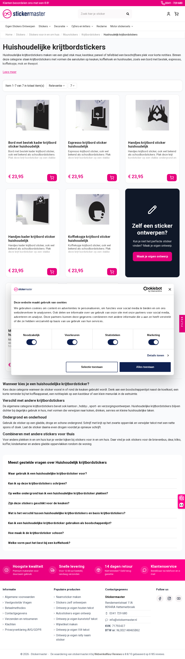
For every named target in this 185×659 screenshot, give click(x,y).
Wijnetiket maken (67, 624)
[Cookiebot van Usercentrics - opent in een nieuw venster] (146, 289)
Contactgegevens (16, 613)
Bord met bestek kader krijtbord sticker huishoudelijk (32, 144)
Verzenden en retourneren (21, 619)
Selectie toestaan (92, 366)
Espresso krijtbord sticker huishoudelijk (87, 144)
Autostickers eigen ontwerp (73, 613)
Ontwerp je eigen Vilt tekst (72, 629)
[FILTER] (182, 329)
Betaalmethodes (15, 608)
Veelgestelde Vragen (18, 602)
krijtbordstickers (43, 406)
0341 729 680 (118, 613)
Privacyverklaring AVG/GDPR (23, 629)
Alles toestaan (145, 366)
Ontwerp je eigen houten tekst (75, 608)
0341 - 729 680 (173, 3)
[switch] (72, 342)
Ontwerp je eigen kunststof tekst (76, 619)
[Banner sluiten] (170, 289)
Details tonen (155, 355)
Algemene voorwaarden (20, 597)
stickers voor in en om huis (92, 439)
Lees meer (9, 72)
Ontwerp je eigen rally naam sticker (73, 637)
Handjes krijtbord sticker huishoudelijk (146, 144)
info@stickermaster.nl (123, 620)
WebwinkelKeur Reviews (108, 654)
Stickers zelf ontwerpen (71, 602)
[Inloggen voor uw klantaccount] (168, 14)
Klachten (10, 624)
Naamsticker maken (68, 597)
